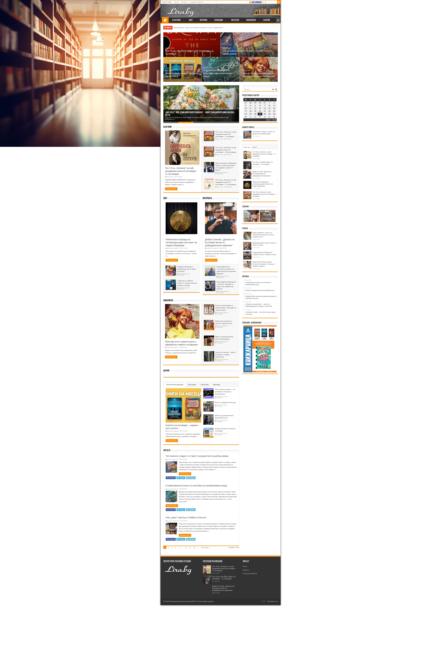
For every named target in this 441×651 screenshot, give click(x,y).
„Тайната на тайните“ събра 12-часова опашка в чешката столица (187, 283)
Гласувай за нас (272, 601)
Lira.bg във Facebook (196, 2)
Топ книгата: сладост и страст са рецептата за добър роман (197, 456)
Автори (166, 370)
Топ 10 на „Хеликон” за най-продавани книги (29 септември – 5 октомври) (258, 73)
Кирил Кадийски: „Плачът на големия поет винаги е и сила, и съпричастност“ (263, 235)
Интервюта (207, 198)
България (176, 20)
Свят (191, 20)
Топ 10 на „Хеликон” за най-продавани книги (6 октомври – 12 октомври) (181, 171)
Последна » (205, 547)
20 (190, 547)
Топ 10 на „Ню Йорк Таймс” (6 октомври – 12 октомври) (224, 578)
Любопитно (251, 20)
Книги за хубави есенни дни (225, 402)
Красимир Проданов (222, 172)
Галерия (266, 20)
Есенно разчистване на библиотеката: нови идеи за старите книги (225, 308)
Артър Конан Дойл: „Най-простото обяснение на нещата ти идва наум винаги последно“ (202, 27)
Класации (218, 20)
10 (186, 547)
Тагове (254, 147)
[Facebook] (265, 2)
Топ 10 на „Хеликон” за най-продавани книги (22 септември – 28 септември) (226, 150)
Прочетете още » (171, 189)
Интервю (203, 20)
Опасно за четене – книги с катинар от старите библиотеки (225, 354)
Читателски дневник (174, 385)
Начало (165, 20)
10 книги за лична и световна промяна (181, 115)
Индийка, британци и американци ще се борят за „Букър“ (186, 269)
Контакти (184, 2)
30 (194, 547)
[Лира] (181, 10)
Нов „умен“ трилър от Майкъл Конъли (186, 517)
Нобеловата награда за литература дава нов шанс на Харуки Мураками (219, 73)
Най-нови (247, 147)
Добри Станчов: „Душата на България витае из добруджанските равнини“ (180, 73)
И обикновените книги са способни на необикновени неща (196, 485)
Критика (216, 385)
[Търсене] (279, 2)
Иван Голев (169, 177)
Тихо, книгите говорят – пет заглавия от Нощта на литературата (225, 391)
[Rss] (263, 2)
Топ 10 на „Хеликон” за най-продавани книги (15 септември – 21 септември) (226, 182)
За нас (177, 2)
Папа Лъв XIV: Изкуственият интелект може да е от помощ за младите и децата (264, 264)
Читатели (235, 20)
